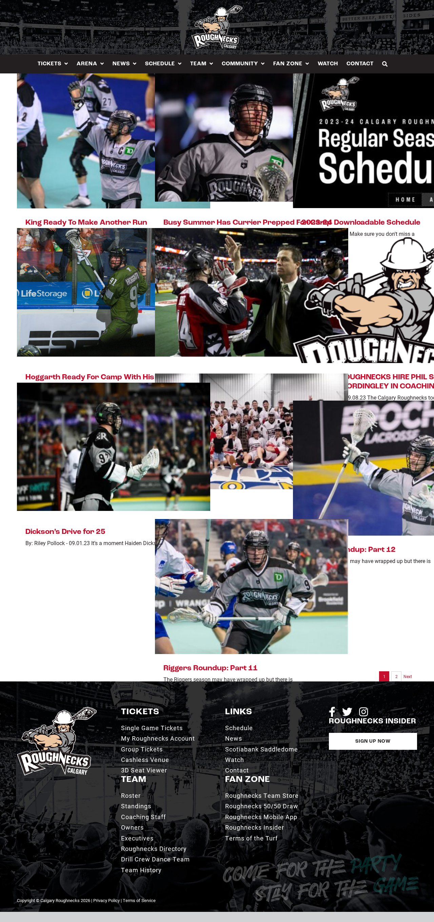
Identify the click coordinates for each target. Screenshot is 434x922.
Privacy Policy (106, 900)
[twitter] (347, 712)
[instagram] (363, 712)
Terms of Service (139, 900)
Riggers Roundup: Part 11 (210, 668)
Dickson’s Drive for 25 (65, 532)
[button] (385, 63)
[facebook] (332, 712)
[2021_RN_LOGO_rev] (57, 709)
